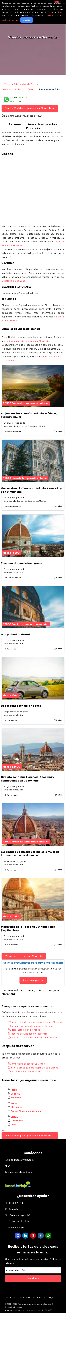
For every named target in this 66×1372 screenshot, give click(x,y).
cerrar (57, 1)
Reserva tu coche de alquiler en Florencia (33, 1037)
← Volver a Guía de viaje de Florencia (21, 84)
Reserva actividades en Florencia (28, 1033)
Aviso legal (49, 1297)
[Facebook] (41, 1236)
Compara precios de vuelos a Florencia (32, 1026)
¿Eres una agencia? (19, 1215)
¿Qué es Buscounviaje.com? (20, 1160)
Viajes (18, 89)
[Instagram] (18, 1236)
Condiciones (24, 1297)
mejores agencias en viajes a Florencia (27, 341)
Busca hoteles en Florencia (25, 1029)
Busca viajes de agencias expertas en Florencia (36, 1022)
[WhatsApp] (48, 1236)
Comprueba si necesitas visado (27, 1063)
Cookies (37, 1297)
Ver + (5, 1130)
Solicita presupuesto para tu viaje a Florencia (33, 962)
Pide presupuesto (33, 980)
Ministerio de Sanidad (13, 281)
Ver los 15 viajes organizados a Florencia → (29, 108)
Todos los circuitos (18, 1221)
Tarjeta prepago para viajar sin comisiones (34, 1067)
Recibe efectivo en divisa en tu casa (30, 1071)
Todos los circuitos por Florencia (23, 956)
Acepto (26, 20)
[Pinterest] (33, 1236)
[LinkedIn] (25, 1236)
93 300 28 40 (15, 1203)
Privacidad (10, 1297)
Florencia (6, 89)
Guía (30, 89)
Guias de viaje (16, 1227)
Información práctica (50, 89)
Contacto (13, 1209)
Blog (7, 1166)
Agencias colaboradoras (18, 1172)
